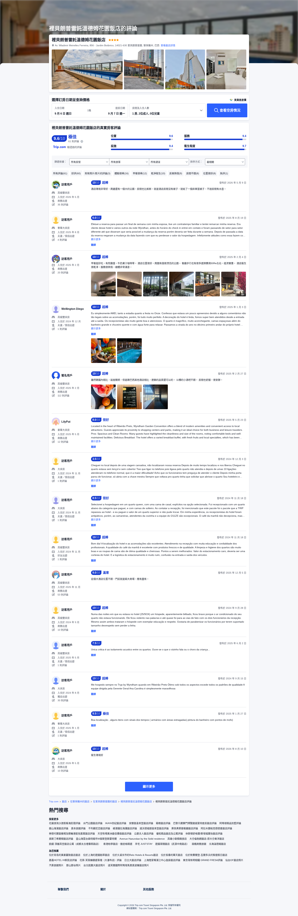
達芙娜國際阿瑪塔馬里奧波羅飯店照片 (128, 865)
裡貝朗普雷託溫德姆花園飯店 (136, 801)
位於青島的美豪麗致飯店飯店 (64, 855)
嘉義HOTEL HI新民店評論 (63, 860)
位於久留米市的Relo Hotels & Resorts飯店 (135, 855)
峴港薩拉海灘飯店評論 (125, 828)
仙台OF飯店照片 (234, 860)
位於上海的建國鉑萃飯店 (96, 855)
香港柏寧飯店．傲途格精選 (117, 844)
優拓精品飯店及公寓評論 (169, 833)
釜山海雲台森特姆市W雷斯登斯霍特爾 (96, 838)
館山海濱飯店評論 (58, 828)
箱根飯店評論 (163, 823)
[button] (275, 6)
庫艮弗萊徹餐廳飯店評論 (184, 828)
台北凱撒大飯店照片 (94, 865)
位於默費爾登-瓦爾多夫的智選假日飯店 (206, 855)
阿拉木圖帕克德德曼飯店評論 (216, 828)
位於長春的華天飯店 (172, 855)
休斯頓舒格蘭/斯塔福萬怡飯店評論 (204, 833)
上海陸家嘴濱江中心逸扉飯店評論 (162, 860)
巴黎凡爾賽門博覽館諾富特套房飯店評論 (195, 823)
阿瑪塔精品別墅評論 (230, 823)
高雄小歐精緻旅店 (177, 838)
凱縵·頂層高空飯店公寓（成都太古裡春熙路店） (75, 844)
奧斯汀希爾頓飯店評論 (61, 838)
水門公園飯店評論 (92, 823)
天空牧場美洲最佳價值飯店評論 (114, 833)
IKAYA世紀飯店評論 (115, 823)
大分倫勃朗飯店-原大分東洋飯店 (207, 838)
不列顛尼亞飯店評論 (99, 828)
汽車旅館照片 (56, 865)
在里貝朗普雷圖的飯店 (105, 801)
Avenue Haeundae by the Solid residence (142, 838)
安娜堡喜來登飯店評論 (141, 823)
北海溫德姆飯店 (217, 844)
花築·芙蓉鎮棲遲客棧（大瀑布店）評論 (101, 860)
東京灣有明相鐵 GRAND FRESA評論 (203, 860)
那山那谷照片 (73, 865)
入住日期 (59, 108)
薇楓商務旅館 (199, 844)
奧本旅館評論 (78, 828)
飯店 (64, 801)
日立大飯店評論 (132, 860)
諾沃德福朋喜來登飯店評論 (154, 828)
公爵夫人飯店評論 (143, 833)
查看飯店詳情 (168, 45)
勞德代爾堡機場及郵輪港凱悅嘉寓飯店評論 (72, 833)
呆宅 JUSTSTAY (143, 844)
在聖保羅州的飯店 (80, 801)
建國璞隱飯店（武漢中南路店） (172, 844)
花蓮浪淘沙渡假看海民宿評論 (64, 823)
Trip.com (53, 801)
